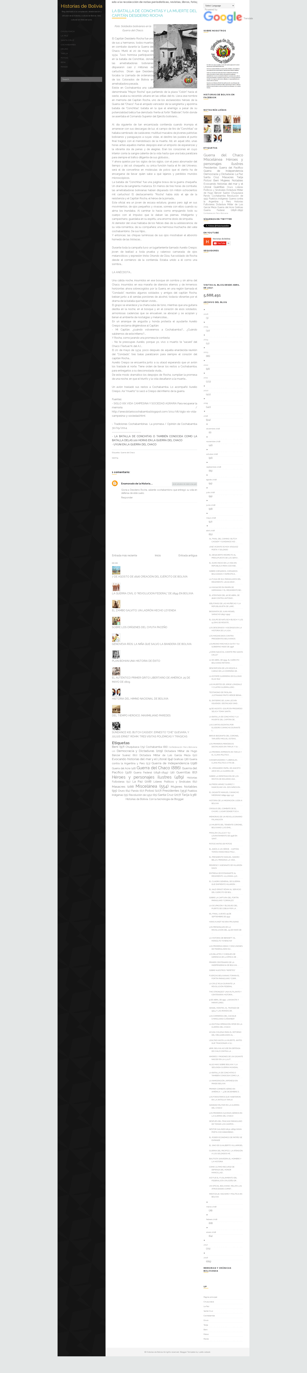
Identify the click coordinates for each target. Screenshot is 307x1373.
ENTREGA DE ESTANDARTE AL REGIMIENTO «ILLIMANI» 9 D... (225, 874)
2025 (207, 327)
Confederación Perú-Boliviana (183, 747)
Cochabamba (68, 45)
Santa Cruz (67, 40)
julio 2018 (212, 492)
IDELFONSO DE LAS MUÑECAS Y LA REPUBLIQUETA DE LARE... (226, 604)
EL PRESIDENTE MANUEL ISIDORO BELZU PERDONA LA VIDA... (225, 858)
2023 (207, 352)
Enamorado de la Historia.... (137, 483)
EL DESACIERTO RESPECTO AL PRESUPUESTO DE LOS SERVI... (225, 556)
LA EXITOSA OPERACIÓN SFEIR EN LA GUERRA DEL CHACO (227, 1025)
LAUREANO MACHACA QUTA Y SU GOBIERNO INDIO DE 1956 (226, 645)
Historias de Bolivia (81, 6)
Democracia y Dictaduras (135, 751)
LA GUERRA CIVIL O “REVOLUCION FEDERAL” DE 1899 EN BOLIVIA (152, 593)
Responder (127, 497)
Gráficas (178, 759)
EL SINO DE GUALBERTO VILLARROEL (227, 1145)
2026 (207, 314)
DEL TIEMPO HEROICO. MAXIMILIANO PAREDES (141, 715)
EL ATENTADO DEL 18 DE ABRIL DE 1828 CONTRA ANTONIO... (226, 596)
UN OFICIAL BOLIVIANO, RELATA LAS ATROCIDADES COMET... (227, 1187)
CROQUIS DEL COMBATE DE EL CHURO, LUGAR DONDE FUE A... (226, 809)
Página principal (210, 1297)
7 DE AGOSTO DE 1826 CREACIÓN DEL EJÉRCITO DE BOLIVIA (150, 576)
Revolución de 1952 (140, 794)
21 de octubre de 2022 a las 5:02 (185, 484)
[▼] (224, 411)
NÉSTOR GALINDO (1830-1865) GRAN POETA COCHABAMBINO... (227, 1130)
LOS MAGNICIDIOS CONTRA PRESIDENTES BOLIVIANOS (223, 637)
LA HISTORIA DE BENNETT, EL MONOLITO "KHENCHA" (224, 939)
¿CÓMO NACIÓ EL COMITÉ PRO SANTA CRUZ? (227, 653)
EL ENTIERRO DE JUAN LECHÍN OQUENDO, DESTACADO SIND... (225, 702)
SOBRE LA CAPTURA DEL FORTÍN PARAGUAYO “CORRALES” (225, 899)
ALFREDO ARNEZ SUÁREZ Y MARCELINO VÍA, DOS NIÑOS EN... (226, 785)
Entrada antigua (187, 555)
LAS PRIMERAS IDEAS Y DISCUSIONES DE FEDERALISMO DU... (227, 947)
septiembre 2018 (215, 467)
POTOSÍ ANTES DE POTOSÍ (222, 844)
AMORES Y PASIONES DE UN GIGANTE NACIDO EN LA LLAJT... (227, 1057)
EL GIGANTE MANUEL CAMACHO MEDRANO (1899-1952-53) (225, 793)
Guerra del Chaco (128, 453)
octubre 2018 (213, 454)
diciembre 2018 (214, 429)
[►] (224, 309)
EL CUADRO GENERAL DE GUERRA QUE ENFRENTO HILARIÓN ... (226, 882)
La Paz (64, 36)
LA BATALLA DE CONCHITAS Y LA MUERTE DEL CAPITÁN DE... (225, 718)
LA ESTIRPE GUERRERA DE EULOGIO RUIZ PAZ (227, 677)
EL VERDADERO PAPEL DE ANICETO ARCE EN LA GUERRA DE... (226, 769)
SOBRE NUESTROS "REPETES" (223, 970)
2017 (207, 1245)
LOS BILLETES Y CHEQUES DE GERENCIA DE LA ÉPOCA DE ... (225, 955)
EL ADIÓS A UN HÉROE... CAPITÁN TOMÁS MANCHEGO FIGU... (225, 850)
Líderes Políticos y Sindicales (172, 781)
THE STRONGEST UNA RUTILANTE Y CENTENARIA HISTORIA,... (226, 993)
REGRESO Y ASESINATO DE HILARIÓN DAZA (227, 866)
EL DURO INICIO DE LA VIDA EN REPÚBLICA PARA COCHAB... (224, 564)
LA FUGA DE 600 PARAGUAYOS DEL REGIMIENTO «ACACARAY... (226, 580)
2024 (207, 339)
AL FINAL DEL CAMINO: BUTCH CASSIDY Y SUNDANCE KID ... (224, 540)
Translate (248, 18)
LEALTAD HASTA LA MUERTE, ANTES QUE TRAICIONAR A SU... (227, 1041)
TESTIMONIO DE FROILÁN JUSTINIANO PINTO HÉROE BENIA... (227, 693)
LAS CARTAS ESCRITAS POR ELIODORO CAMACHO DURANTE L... (226, 728)
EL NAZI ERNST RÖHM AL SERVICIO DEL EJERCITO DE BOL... (226, 890)
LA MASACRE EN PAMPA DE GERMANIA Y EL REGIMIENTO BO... (227, 588)
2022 (207, 365)
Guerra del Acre (121, 768)
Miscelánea (146, 786)
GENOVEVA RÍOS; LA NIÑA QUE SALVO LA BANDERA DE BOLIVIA (152, 644)
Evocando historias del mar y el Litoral (139, 759)
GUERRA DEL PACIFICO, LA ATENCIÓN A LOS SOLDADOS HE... (227, 1152)
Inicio (158, 555)
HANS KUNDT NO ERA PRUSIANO (225, 922)
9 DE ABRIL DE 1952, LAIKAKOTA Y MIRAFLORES (225, 1001)
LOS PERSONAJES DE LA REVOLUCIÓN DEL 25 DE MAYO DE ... (226, 930)
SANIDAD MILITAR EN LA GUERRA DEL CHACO (225, 1106)
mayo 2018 (212, 518)
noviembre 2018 (214, 441)
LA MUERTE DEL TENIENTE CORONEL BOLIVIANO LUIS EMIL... (227, 826)
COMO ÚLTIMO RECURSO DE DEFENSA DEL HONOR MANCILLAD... (223, 1170)
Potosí (64, 58)
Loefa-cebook (204, 1352)
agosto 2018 (213, 479)
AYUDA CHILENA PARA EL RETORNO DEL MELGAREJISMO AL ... (226, 1033)
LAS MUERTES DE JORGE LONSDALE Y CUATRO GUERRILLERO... (227, 685)
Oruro (64, 49)
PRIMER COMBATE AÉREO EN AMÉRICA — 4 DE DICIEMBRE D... (226, 1090)
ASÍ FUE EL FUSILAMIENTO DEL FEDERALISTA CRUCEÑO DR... (225, 1179)
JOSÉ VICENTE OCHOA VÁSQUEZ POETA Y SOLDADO (225, 548)
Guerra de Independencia (170, 763)
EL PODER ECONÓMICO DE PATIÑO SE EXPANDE (227, 1138)
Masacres (118, 786)
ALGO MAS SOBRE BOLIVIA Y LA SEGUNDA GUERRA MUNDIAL (225, 1065)
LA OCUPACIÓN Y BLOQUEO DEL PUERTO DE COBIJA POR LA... (225, 907)
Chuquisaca (68, 31)
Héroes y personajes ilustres (142, 777)
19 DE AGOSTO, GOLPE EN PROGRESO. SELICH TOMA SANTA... (227, 710)
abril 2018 (212, 530)
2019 (207, 403)
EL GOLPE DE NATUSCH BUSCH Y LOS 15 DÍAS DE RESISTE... (227, 621)
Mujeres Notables (184, 786)
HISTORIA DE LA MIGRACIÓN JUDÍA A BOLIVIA (227, 801)
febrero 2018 (213, 1219)
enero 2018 (212, 1232)
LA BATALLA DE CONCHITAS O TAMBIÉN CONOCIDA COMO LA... (226, 1074)
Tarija (64, 53)
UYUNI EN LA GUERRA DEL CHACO (135, 444)
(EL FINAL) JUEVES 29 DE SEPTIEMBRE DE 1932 (221, 915)
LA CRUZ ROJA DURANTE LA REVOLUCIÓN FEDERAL (223, 985)
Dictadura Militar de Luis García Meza (164, 755)
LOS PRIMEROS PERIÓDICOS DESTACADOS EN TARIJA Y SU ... (226, 745)
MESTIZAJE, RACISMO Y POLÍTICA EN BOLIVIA (227, 1195)
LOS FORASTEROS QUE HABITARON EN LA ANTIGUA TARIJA (226, 1098)
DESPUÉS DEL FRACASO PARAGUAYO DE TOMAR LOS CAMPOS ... (227, 1122)
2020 (207, 390)
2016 (207, 1258)
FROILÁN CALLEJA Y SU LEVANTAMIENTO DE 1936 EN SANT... (224, 836)
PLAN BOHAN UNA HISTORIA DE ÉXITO (136, 660)
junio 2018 (212, 505)
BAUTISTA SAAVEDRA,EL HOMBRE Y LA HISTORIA (226, 1160)
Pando (64, 67)
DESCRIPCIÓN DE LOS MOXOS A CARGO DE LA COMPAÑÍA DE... (225, 669)
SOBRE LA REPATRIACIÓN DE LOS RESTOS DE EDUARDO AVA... (225, 777)
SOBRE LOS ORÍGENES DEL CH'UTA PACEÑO (139, 627)
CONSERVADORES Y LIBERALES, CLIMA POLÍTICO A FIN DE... (225, 761)
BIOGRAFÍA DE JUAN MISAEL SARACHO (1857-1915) (223, 612)
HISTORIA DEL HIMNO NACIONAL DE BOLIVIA (140, 698)
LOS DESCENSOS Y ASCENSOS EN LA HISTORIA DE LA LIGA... (227, 629)
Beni (63, 62)
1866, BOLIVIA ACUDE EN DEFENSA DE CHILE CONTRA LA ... (226, 1049)
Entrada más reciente (124, 555)
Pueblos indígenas (218, 198)
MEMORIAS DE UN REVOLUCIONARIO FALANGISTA (227, 818)
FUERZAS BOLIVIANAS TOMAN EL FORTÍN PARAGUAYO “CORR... (226, 977)
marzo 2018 (212, 1207)
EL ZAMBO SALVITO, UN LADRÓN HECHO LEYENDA (144, 610)
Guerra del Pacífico (231, 167)
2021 (207, 378)
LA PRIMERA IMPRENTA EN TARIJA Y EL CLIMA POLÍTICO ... (227, 753)
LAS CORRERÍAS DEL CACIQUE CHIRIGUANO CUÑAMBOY (224, 1017)
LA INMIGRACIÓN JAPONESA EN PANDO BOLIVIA (225, 1082)
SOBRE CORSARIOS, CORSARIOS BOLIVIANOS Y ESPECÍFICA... (224, 572)
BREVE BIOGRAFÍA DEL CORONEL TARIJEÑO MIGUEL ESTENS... (225, 737)
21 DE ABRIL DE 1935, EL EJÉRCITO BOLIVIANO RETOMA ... (225, 661)
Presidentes (170, 790)
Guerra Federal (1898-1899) (151, 772)
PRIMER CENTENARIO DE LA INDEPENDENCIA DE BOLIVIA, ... (225, 963)
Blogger (178, 799)
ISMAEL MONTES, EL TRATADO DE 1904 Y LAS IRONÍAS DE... (225, 1009)
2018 (207, 416)
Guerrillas (183, 772)
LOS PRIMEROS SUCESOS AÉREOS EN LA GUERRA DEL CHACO (227, 1114)
